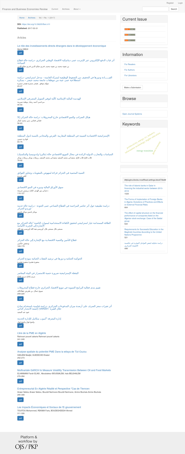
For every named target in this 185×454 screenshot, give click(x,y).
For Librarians (130, 75)
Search (174, 9)
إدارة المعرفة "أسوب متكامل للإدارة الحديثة (39, 318)
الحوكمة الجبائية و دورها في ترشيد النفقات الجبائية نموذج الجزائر (49, 258)
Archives (65, 9)
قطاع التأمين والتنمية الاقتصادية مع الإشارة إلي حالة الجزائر (47, 240)
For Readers (129, 64)
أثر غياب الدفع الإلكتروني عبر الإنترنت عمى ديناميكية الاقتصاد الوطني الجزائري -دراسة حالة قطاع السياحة (65, 61)
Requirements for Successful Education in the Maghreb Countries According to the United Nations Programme (143, 232)
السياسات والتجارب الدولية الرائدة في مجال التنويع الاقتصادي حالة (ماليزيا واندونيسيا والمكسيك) (65, 154)
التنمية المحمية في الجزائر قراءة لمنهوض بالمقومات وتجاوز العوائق (50, 172)
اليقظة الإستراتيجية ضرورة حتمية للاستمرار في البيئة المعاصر (48, 273)
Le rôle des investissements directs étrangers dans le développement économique (61, 45)
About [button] (76, 9)
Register (170, 2)
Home (22, 17)
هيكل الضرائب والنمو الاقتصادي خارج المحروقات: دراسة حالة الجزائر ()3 (53, 117)
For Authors (129, 69)
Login (180, 2)
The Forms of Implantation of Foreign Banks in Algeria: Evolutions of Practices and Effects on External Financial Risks (143, 202)
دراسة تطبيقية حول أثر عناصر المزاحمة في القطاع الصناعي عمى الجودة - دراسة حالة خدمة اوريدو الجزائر (63, 207)
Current (55, 9)
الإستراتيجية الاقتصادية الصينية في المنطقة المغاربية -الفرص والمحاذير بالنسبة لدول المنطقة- (63, 135)
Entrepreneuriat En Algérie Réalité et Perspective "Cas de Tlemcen (53, 388)
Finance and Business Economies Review (25, 9)
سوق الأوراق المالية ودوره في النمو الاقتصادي (40, 187)
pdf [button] (20, 52)
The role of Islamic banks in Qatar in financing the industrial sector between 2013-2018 (143, 188)
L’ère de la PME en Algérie (31, 333)
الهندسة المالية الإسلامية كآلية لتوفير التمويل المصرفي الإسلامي (49, 98)
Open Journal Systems (132, 113)
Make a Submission (132, 87)
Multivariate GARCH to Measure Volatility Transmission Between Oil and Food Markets (64, 370)
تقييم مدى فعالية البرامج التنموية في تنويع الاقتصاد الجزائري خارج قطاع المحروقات (58, 287)
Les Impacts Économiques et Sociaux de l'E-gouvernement (49, 407)
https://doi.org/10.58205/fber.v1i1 (36, 24)
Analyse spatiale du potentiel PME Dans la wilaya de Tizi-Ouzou (52, 351)
